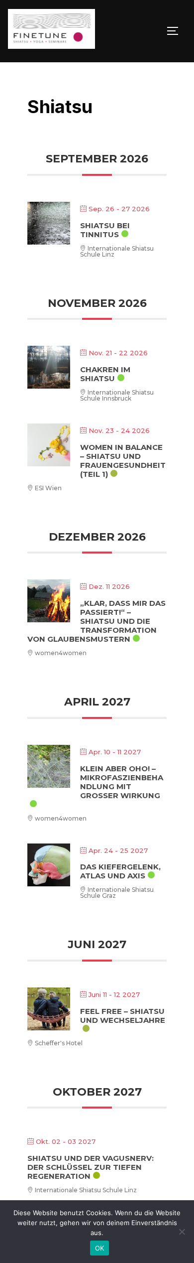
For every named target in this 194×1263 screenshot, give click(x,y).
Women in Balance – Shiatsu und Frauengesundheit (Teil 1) (123, 460)
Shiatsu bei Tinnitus (105, 230)
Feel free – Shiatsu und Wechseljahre (122, 1015)
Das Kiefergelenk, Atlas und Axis (120, 871)
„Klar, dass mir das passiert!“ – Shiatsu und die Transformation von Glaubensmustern (96, 621)
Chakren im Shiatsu (105, 374)
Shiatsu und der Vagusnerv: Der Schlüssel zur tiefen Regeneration (90, 1167)
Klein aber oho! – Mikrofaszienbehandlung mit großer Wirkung (121, 782)
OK (99, 1248)
